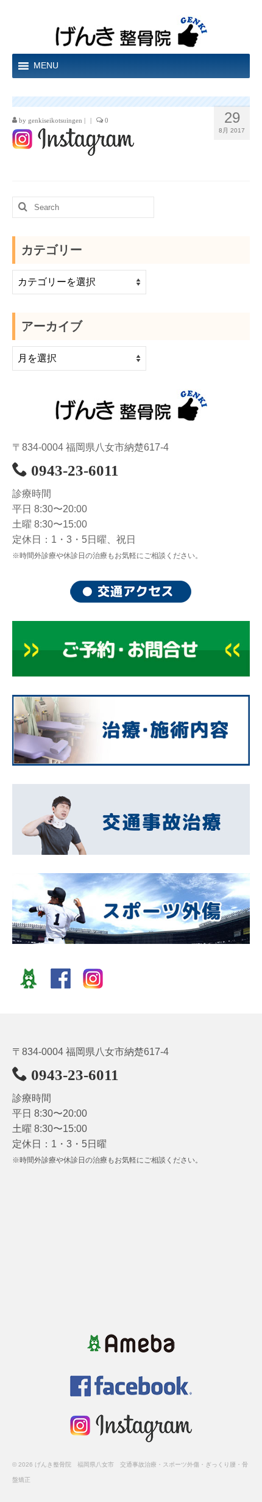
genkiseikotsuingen (55, 120)
